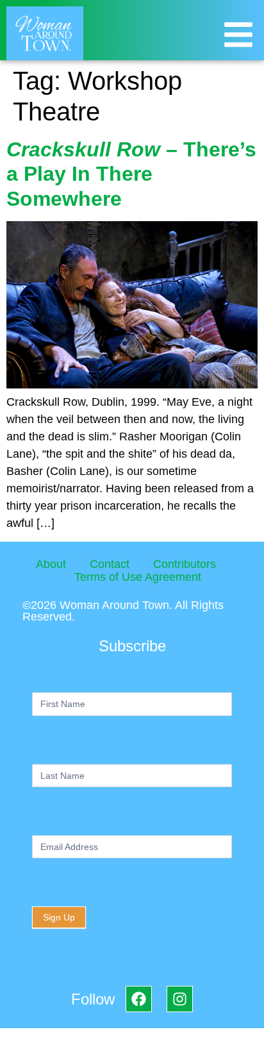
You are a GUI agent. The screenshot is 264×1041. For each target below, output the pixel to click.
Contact (109, 564)
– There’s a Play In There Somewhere (131, 174)
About (51, 564)
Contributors (184, 564)
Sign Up (59, 917)
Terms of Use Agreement (137, 576)
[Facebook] (139, 999)
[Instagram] (180, 999)
